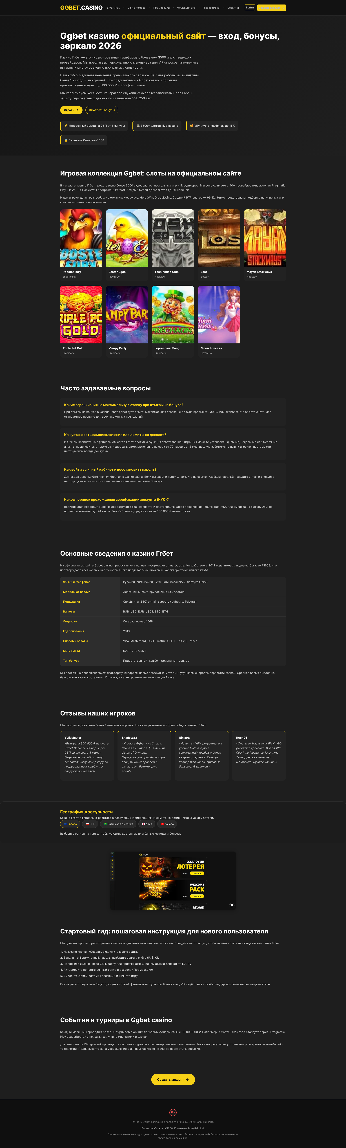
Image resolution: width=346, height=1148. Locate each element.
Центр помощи (136, 7)
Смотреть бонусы (102, 110)
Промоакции (161, 7)
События (233, 7)
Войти (250, 7)
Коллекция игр (186, 7)
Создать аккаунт (269, 7)
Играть (69, 110)
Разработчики (211, 7)
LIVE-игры (113, 7)
